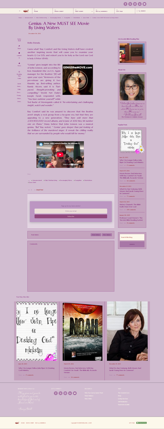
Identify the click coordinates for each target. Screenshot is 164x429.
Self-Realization (122, 401)
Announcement (29, 17)
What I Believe (89, 396)
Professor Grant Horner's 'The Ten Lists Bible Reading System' (131, 219)
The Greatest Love (123, 393)
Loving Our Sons (123, 399)
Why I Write (88, 399)
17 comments (131, 165)
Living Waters (68, 49)
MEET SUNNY (79, 11)
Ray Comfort (46, 49)
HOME (36, 11)
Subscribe (70, 216)
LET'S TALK (119, 11)
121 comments (131, 181)
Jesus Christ (86, 17)
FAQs (119, 396)
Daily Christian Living (41, 17)
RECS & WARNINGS (102, 11)
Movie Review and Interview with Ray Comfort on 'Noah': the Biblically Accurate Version (131, 175)
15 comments (131, 223)
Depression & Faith (123, 404)
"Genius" (31, 64)
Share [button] (19, 48)
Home (20, 17)
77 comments (131, 196)
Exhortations (76, 17)
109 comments (131, 210)
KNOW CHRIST (59, 11)
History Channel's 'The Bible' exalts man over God (130, 205)
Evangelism (67, 17)
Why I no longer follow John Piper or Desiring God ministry (131, 161)
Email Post (39, 190)
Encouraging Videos (55, 17)
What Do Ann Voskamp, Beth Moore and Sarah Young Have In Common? (131, 191)
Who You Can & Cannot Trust (94, 393)
